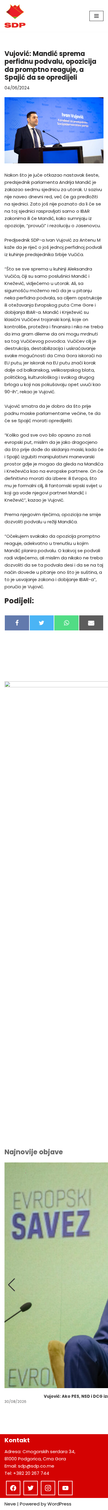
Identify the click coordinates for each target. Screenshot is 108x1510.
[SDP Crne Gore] (15, 16)
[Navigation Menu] (96, 16)
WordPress (59, 1504)
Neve (10, 1504)
